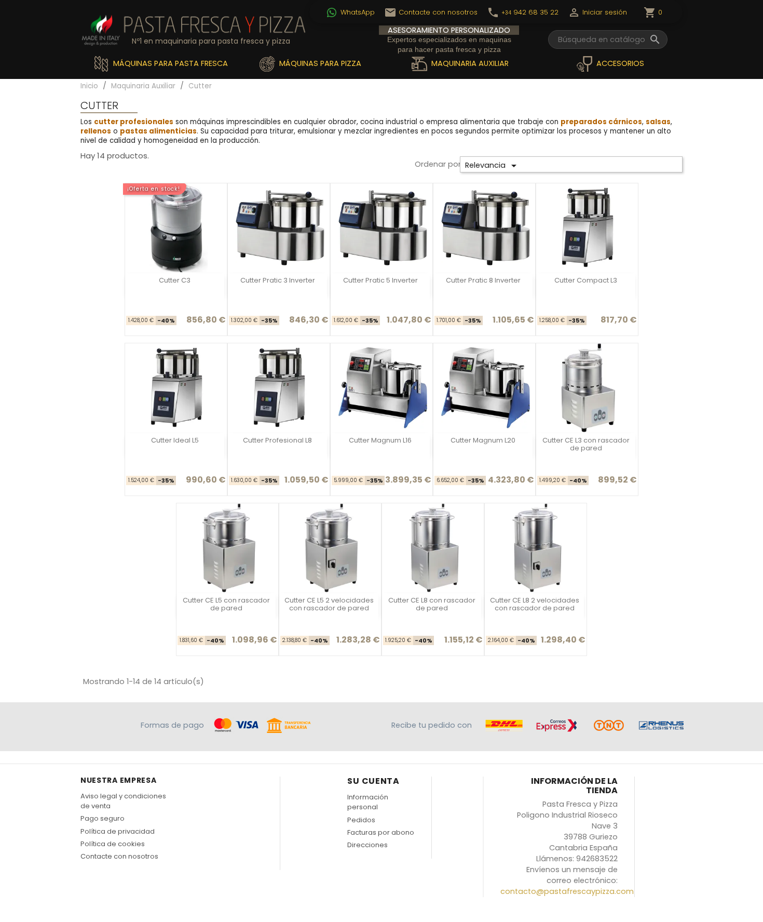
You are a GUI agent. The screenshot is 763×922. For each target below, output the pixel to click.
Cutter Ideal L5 (175, 440)
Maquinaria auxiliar (469, 63)
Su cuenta (373, 781)
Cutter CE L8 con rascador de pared (431, 604)
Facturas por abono (380, 832)
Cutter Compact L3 (585, 280)
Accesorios (619, 63)
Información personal (367, 802)
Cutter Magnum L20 (483, 440)
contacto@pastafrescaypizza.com (567, 891)
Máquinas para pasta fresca (169, 63)
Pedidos (361, 820)
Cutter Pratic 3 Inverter (277, 280)
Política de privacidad (117, 831)
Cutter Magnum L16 (380, 440)
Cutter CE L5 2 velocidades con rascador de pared (329, 604)
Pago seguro (102, 818)
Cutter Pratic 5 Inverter (380, 280)
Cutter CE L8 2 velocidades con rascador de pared (534, 604)
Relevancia (492, 165)
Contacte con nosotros (119, 856)
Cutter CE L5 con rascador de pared (226, 604)
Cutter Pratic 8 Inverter (483, 280)
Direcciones (367, 845)
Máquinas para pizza (319, 63)
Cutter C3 (174, 280)
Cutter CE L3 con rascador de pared (586, 444)
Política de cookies (112, 844)
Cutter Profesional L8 (277, 440)
